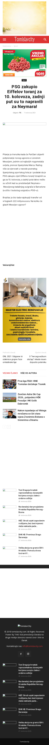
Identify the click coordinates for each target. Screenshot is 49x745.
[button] (4, 39)
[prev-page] (4, 427)
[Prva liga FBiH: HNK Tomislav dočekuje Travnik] (9, 384)
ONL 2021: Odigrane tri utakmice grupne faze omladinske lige (13, 359)
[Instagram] (28, 654)
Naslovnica (7, 46)
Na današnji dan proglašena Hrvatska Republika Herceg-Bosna (31, 509)
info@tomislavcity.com (33, 646)
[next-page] (8, 427)
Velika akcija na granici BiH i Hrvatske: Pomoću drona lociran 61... (31, 550)
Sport (16, 46)
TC (20, 113)
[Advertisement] (24, 235)
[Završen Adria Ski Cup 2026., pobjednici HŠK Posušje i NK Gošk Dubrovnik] (9, 397)
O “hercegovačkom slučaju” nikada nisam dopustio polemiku (36, 359)
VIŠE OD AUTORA (28, 373)
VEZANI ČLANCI (10, 373)
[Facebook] (21, 654)
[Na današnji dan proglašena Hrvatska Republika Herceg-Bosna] (9, 510)
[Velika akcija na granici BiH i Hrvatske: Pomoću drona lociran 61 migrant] (9, 551)
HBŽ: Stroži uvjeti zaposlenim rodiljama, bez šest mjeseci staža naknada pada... (32, 523)
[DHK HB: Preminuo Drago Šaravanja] (9, 538)
